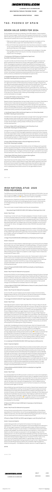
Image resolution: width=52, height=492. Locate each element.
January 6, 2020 (7, 454)
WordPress (47, 488)
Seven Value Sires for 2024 (21, 30)
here (15, 195)
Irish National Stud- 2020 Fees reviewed (20, 189)
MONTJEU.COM (26, 4)
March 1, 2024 (7, 177)
